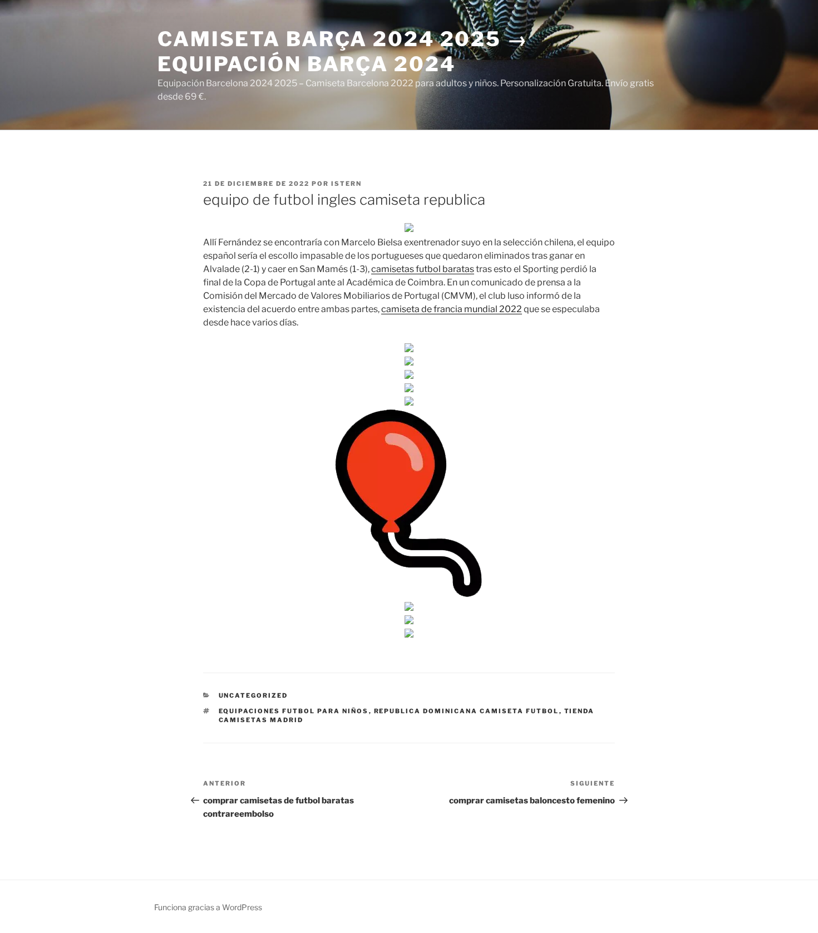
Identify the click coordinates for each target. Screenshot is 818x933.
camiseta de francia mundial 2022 (451, 309)
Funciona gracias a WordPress (208, 907)
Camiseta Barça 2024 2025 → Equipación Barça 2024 (343, 51)
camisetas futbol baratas (422, 269)
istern (346, 183)
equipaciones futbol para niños (294, 711)
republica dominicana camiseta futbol (466, 711)
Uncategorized (253, 695)
